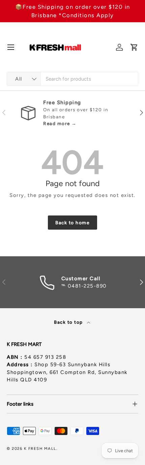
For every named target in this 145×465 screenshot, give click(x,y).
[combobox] (72, 79)
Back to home (72, 222)
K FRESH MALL (40, 448)
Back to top (69, 322)
